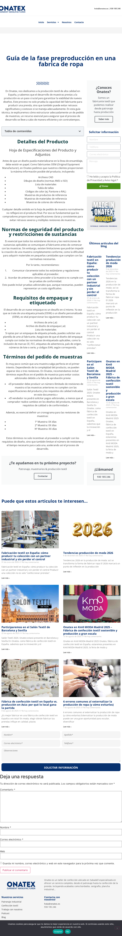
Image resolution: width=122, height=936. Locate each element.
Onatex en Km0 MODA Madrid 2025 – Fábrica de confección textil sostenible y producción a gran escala (113, 381)
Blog (3, 917)
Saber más (103, 119)
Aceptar (58, 931)
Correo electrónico (11, 839)
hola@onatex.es (52, 903)
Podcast (5, 913)
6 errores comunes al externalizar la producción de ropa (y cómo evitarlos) (88, 703)
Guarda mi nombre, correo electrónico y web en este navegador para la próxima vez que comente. (58, 863)
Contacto (79, 22)
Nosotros (66, 22)
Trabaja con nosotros (11, 909)
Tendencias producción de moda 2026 (113, 261)
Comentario (7, 789)
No (67, 931)
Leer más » (91, 353)
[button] (80, 131)
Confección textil (9, 905)
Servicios (51, 22)
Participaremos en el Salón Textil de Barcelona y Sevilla (97, 369)
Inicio (41, 22)
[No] (117, 928)
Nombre (5, 827)
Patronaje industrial (11, 901)
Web (2, 851)
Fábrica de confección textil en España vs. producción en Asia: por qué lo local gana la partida (29, 705)
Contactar (43, 476)
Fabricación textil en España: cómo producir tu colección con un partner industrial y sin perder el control (94, 276)
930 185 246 (103, 477)
